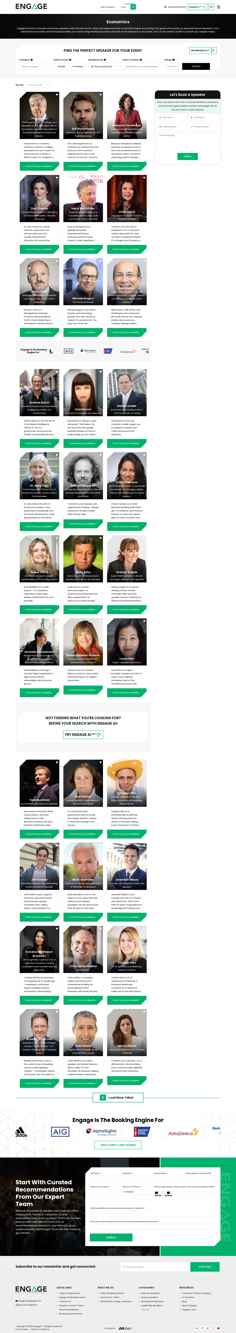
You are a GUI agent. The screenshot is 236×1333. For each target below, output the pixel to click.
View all (145, 1309)
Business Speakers (150, 1293)
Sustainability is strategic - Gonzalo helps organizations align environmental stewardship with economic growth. (38, 677)
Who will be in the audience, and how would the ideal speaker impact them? (124, 1221)
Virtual (61, 66)
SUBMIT (111, 1237)
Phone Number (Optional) (197, 1173)
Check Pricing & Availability (38, 166)
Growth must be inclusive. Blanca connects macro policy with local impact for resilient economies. (83, 675)
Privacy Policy (22, 1329)
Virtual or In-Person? (132, 1186)
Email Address (161, 1173)
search (196, 66)
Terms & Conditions (39, 1329)
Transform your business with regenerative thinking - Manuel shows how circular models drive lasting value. (83, 509)
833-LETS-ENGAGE (28, 1304)
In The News (188, 1297)
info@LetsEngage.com (29, 1300)
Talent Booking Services (112, 1293)
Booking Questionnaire (70, 1313)
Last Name (127, 1173)
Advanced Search (177, 6)
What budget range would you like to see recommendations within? (185, 1186)
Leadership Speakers (151, 1305)
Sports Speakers (149, 1297)
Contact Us (65, 1301)
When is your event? (100, 1186)
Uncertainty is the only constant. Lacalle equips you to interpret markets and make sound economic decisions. (125, 427)
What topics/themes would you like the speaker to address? (117, 1208)
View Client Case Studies (118, 1145)
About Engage (189, 1305)
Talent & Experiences (69, 1293)
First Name (96, 1173)
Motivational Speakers (152, 1301)
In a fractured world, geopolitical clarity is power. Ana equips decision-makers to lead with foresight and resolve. (82, 818)
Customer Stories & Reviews (196, 1293)
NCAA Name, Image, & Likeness (116, 1301)
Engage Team (189, 1309)
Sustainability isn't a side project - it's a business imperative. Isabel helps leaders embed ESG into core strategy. (39, 594)
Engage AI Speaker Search (72, 1297)
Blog (184, 1301)
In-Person (78, 66)
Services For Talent (109, 1297)
